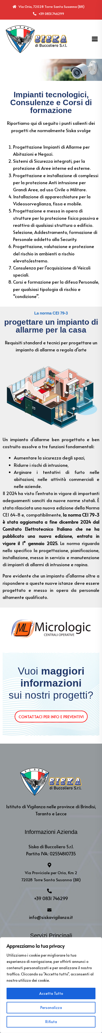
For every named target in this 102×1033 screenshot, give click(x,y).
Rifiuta (51, 1021)
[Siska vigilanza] (36, 38)
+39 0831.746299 (51, 13)
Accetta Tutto (51, 993)
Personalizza (51, 1007)
